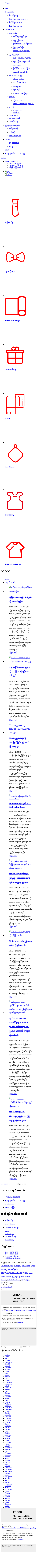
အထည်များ (17, 86)
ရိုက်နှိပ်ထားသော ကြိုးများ (22, 44)
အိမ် (6, 8)
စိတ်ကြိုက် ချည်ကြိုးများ (22, 58)
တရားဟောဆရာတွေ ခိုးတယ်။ (23, 104)
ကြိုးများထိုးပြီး (18, 47)
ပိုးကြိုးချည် (25, 1280)
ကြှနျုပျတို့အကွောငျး (12, 125)
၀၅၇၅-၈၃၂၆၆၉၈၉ (16, 165)
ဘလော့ (7, 579)
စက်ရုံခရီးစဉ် (13, 129)
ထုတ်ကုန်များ (9, 29)
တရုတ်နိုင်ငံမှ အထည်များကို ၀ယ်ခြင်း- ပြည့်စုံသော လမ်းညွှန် (19, 671)
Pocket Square (13, 115)
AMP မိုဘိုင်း (26, 1266)
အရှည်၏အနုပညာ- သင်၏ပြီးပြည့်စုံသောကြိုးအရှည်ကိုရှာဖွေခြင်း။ (19, 1116)
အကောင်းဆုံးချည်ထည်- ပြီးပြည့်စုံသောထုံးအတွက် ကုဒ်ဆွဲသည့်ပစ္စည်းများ (19, 878)
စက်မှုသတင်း (13, 146)
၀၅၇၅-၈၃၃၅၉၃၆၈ (16, 168)
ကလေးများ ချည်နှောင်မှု (21, 51)
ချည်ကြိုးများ (18, 40)
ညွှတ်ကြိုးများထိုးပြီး (20, 72)
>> (15, 1184)
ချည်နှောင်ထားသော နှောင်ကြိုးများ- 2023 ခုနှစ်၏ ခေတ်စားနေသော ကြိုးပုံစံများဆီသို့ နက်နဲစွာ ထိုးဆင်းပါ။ (19, 1026)
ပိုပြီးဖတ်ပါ (13, 653)
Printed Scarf (17, 110)
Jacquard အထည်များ (16, 75)
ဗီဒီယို (7, 150)
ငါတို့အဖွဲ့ (12, 132)
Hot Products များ (7, 1266)
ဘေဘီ (11, 107)
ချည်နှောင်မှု (13, 33)
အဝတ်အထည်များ (19, 82)
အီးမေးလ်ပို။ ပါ (6, 1287)
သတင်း (7, 139)
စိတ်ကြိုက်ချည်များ (20, 36)
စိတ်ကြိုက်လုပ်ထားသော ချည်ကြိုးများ (14, 1273)
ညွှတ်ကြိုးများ (14, 54)
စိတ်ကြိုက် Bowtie (15, 22)
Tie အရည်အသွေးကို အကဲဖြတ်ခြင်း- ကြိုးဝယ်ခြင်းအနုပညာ (19, 742)
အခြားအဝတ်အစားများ (13, 564)
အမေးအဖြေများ (15, 136)
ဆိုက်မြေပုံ (17, 1266)
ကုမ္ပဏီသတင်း (14, 143)
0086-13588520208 (15, 163)
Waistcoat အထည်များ (20, 93)
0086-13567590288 (11, 161)
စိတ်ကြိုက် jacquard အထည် (18, 19)
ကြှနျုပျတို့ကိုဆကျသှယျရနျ (15, 153)
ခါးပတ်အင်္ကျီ (13, 121)
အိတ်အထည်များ (19, 79)
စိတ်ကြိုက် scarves (15, 26)
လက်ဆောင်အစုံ (14, 118)
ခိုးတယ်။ (12, 97)
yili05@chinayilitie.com (12, 1258)
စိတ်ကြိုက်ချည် (14, 15)
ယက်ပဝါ (16, 113)
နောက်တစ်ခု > (9, 1184)
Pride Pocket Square (13, 1280)
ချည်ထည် (16, 90)
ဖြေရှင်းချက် (9, 12)
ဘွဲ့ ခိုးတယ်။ (17, 100)
